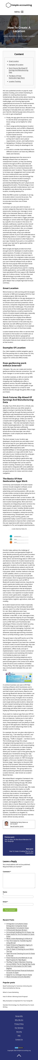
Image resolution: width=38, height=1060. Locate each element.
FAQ (19, 1036)
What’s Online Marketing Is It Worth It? (19, 939)
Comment (7, 872)
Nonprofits (12, 36)
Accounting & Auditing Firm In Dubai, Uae (20, 932)
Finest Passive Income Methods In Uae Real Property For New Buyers (19, 959)
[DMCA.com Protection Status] (19, 1048)
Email (5, 902)
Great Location (14, 61)
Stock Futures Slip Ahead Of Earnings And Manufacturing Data (18, 70)
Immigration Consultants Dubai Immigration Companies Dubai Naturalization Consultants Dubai (17, 926)
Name (5, 893)
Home (5, 36)
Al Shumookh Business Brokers (16, 930)
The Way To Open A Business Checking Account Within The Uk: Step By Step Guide (20, 963)
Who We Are (19, 1020)
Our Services (19, 1028)
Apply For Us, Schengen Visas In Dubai (19, 975)
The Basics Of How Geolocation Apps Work (17, 77)
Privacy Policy (19, 1024)
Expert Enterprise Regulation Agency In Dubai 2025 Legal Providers (19, 946)
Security (19, 1032)
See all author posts (17, 826)
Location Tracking (15, 81)
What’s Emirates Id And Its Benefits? (18, 977)
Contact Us (19, 1040)
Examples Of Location (16, 65)
